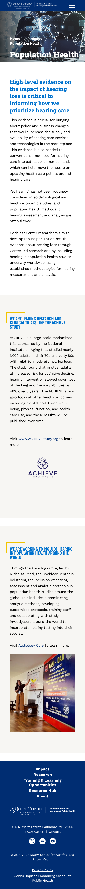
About (42, 796)
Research (42, 774)
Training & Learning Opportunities (42, 782)
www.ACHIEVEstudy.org (38, 439)
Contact (55, 832)
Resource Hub (42, 790)
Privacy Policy (42, 870)
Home (15, 38)
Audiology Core (31, 645)
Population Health (26, 43)
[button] (73, 5)
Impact (35, 38)
